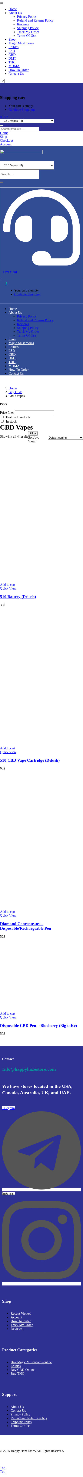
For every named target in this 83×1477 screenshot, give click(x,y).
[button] (4, 117)
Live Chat (10, 272)
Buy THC (17, 1373)
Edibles (14, 47)
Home (13, 9)
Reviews (23, 24)
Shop (12, 39)
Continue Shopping (22, 109)
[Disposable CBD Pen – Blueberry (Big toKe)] (41, 1006)
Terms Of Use (26, 35)
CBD (12, 54)
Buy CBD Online (22, 1370)
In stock (11, 421)
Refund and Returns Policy (35, 20)
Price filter (7, 412)
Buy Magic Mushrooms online (31, 1362)
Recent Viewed (21, 1313)
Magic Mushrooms (21, 43)
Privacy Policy (27, 16)
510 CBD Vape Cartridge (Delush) (30, 760)
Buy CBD (15, 392)
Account (16, 1317)
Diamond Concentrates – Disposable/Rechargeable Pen (25, 926)
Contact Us (16, 73)
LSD (12, 51)
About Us (15, 13)
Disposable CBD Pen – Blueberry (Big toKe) (38, 1025)
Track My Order (28, 32)
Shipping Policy (28, 28)
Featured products (18, 417)
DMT (12, 58)
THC (12, 62)
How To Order (19, 70)
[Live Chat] (41, 264)
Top (2, 1468)
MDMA (14, 66)
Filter (33, 433)
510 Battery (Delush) (18, 596)
